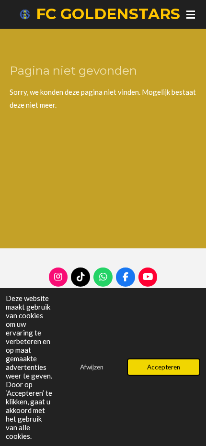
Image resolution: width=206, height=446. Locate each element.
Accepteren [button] (163, 367)
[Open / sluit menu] (190, 14)
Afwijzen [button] (91, 367)
